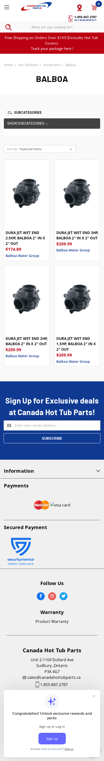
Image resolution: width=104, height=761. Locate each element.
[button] (27, 113)
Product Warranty (52, 621)
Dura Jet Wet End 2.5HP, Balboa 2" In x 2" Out (25, 238)
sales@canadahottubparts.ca (54, 677)
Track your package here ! (52, 48)
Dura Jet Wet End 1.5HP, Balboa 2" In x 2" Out (76, 344)
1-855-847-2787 (54, 684)
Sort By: (12, 149)
